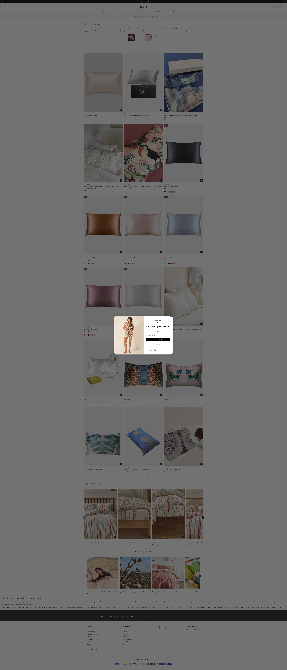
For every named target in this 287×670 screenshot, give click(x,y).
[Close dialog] (171, 317)
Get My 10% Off (158, 340)
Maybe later (158, 344)
